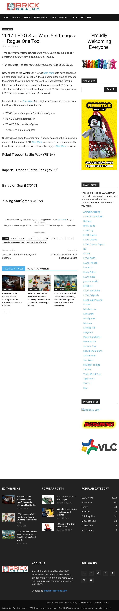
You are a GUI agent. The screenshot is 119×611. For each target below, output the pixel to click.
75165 (53, 238)
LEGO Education (91, 290)
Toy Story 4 (89, 378)
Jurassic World (90, 281)
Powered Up (89, 341)
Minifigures (89, 318)
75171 (62, 238)
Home (6, 17)
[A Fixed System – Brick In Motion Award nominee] (48, 512)
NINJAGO (88, 332)
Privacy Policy (71, 602)
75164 (45, 238)
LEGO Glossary (77, 17)
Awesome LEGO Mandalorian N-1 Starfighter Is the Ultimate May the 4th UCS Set (12, 299)
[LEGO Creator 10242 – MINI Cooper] (48, 499)
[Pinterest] (105, 573)
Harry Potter (89, 272)
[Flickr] (91, 573)
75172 (70, 238)
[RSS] (112, 573)
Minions (87, 323)
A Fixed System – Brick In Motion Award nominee (67, 512)
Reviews (27, 17)
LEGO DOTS (89, 258)
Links (89, 17)
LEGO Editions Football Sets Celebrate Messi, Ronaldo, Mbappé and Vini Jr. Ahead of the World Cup (65, 299)
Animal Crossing (91, 211)
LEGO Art (88, 285)
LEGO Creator (90, 239)
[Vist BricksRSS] (90, 409)
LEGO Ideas (89, 276)
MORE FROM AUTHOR (38, 268)
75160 (13, 238)
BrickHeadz (89, 225)
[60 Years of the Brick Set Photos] (48, 527)
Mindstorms (89, 309)
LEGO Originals (91, 295)
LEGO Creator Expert (94, 244)
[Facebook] (84, 573)
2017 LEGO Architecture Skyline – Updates (19, 256)
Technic (87, 369)
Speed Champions (92, 350)
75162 (29, 238)
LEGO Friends (90, 262)
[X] (84, 580)
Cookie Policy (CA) (101, 602)
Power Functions (91, 336)
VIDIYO (86, 383)
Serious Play (89, 346)
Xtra (85, 387)
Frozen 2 (87, 267)
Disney (86, 253)
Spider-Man (89, 355)
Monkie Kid (89, 327)
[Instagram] (98, 572)
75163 (37, 238)
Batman (87, 221)
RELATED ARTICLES (13, 268)
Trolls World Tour (92, 374)
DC (84, 248)
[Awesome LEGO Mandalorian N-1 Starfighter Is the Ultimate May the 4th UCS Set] (13, 283)
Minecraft (88, 313)
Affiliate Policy (85, 602)
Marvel (86, 304)
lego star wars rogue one (14, 242)
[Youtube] (91, 580)
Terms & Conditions (54, 602)
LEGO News (16, 17)
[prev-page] (4, 312)
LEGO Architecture (92, 216)
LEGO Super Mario (92, 299)
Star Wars (48, 72)
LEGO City (88, 230)
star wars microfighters (36, 242)
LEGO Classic (90, 234)
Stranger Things (91, 364)
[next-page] (9, 312)
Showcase (63, 17)
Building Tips (40, 17)
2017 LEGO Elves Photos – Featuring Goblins (63, 256)
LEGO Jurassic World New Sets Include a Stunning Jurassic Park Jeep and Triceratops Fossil (39, 299)
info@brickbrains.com (55, 590)
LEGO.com (62, 220)
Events (52, 17)
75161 (21, 238)
